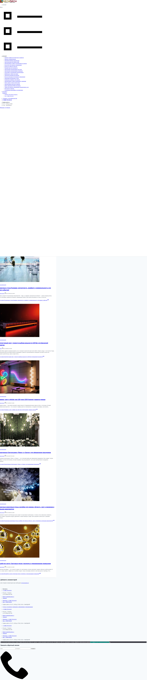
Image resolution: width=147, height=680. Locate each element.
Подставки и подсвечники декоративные (14, 72)
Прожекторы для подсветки (11, 68)
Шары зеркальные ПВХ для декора (12, 85)
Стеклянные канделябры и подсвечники (14, 90)
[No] (109, 642)
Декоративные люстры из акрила (12, 84)
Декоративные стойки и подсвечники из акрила (16, 63)
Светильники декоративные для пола (13, 69)
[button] (73, 31)
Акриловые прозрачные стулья (12, 78)
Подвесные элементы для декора (12, 79)
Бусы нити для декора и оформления (13, 65)
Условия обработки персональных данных (101, 642)
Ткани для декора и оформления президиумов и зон (17, 87)
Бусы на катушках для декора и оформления (15, 76)
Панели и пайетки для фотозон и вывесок (14, 57)
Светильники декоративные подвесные (14, 70)
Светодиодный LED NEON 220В (12, 62)
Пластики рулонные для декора (12, 75)
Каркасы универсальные (10, 59)
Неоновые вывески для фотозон (12, 60)
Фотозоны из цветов (9, 88)
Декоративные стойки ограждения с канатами (15, 81)
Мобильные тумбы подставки (11, 73)
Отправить (33, 648)
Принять (92, 642)
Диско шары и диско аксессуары (12, 82)
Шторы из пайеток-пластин (11, 66)
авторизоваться (25, 582)
